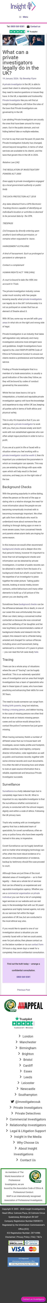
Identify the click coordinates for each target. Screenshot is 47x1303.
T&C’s (39, 1237)
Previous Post (23, 990)
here (36, 652)
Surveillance (8, 791)
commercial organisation (19, 893)
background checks (11, 549)
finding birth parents (11, 705)
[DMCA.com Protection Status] (16, 1242)
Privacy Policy (23, 1237)
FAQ (33, 1237)
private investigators (32, 299)
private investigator (13, 84)
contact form (37, 944)
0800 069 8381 (18, 26)
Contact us (35, 26)
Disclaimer (10, 1237)
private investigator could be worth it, (19, 455)
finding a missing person (13, 709)
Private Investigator (11, 100)
